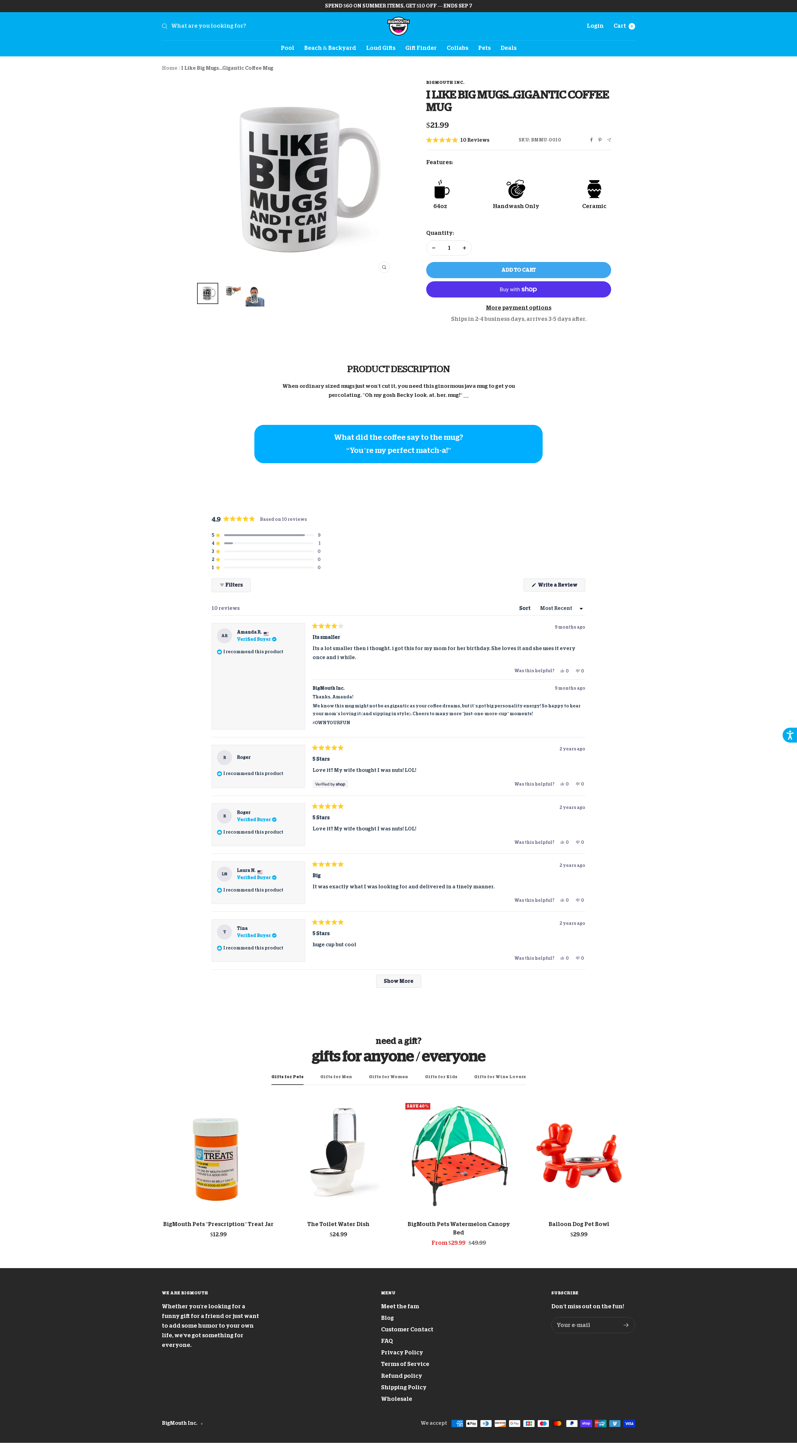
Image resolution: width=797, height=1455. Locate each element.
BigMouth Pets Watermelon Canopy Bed (459, 1228)
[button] (457, 140)
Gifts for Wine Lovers (500, 1077)
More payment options (518, 308)
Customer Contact (407, 1329)
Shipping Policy (404, 1387)
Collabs (457, 48)
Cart (623, 26)
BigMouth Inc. (445, 82)
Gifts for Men (336, 1077)
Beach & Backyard (330, 48)
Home (169, 68)
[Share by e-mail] (609, 140)
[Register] (626, 1325)
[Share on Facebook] (591, 140)
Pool (287, 48)
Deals (508, 48)
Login (595, 26)
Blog (387, 1318)
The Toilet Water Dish (338, 1224)
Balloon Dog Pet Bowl (579, 1224)
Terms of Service (405, 1364)
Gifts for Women (388, 1077)
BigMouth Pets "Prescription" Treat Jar (218, 1224)
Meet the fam (400, 1306)
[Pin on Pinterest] (599, 140)
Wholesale (396, 1399)
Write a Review (561, 587)
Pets (484, 48)
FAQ (387, 1341)
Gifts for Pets (287, 1077)
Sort (525, 608)
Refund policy (401, 1376)
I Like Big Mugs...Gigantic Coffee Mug (227, 68)
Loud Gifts (380, 48)
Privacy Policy (402, 1352)
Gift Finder (421, 48)
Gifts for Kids (441, 1077)
